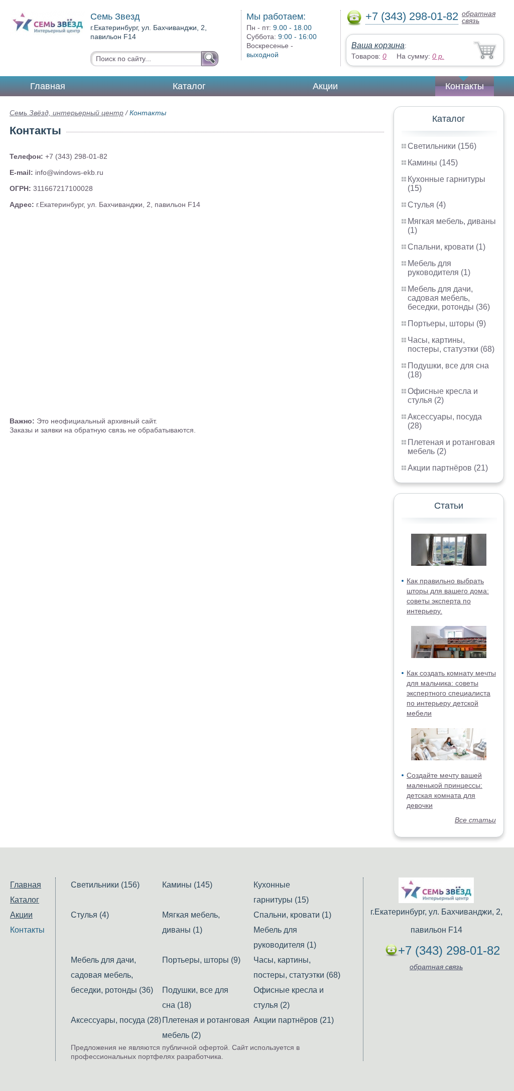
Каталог (189, 86)
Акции (325, 86)
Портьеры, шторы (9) (447, 323)
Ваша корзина (378, 45)
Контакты (464, 86)
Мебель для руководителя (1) (439, 268)
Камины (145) (433, 162)
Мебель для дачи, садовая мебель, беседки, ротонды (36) (449, 298)
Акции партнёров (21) (448, 468)
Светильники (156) (442, 146)
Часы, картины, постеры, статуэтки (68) (451, 344)
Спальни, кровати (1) (446, 247)
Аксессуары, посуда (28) (116, 1020)
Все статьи (475, 820)
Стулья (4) (427, 204)
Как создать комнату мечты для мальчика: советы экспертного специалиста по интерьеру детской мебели (451, 693)
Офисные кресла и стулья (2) (443, 395)
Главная (47, 86)
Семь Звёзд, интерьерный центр (66, 113)
